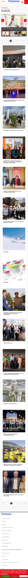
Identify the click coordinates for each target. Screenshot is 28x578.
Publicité (4, 524)
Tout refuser (15, 576)
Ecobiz (3, 556)
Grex (3, 568)
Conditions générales (6, 543)
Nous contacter (5, 533)
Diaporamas (5, 7)
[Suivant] (16, 43)
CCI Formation (5, 559)
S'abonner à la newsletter (7, 527)
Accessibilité (5, 546)
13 (13, 43)
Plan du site (4, 540)
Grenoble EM (5, 565)
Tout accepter (5, 576)
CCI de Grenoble (5, 553)
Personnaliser (23, 576)
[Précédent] (2, 41)
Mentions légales (5, 536)
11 (8, 43)
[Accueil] (14, 1)
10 (5, 43)
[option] (14, 22)
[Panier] (22, 2)
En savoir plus (4, 574)
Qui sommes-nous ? (6, 518)
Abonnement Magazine (7, 530)
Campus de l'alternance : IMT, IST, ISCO (10, 562)
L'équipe (4, 521)
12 (11, 43)
